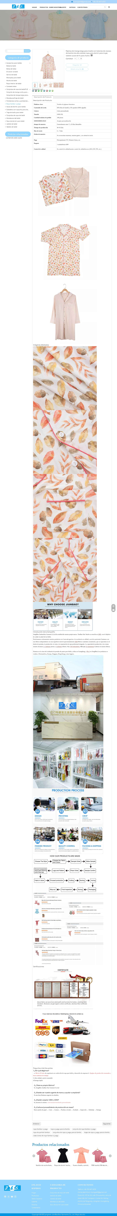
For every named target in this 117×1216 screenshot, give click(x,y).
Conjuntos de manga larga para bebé (18, 95)
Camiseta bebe (11, 86)
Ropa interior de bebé (13, 83)
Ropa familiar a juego (13, 104)
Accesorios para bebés (14, 63)
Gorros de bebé (11, 74)
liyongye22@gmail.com (99, 1192)
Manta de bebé (11, 80)
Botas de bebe (11, 69)
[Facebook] (5, 1196)
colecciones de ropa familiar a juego (45, 1136)
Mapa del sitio (80, 1214)
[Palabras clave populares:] (105, 7)
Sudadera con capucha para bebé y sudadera (18, 109)
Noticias (34, 1205)
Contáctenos (36, 1207)
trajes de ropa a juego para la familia (97, 1132)
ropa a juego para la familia (60, 1129)
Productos (35, 1196)
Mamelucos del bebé (13, 118)
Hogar (34, 1193)
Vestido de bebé (11, 127)
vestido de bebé (11, 124)
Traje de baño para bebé (14, 112)
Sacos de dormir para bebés (16, 107)
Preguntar (76, 65)
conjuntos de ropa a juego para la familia (67, 1132)
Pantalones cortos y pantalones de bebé (18, 101)
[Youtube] (12, 1196)
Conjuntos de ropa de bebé (15, 115)
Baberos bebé (11, 66)
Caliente (34, 1201)
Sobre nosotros (37, 1199)
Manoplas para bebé (13, 77)
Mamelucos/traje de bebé (14, 98)
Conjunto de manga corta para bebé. (18, 92)
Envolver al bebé (12, 72)
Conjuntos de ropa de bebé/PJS (17, 89)
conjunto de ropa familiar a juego (84, 1129)
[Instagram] (15, 1196)
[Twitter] (8, 1196)
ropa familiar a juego (40, 1129)
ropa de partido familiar (41, 1132)
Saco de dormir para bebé (15, 121)
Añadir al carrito (76, 69)
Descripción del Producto (42, 97)
